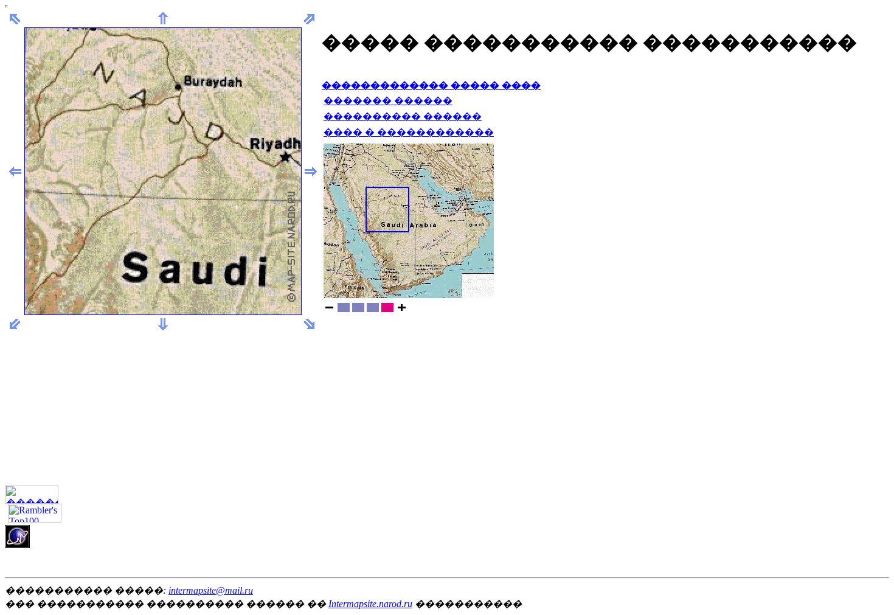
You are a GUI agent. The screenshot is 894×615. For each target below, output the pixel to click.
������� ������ (388, 101)
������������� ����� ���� (431, 85)
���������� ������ (403, 116)
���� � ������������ (409, 132)
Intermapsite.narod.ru (370, 604)
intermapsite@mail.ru (210, 590)
